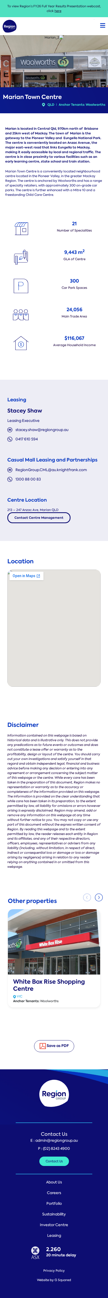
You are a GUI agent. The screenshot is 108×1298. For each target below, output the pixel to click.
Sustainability (54, 1214)
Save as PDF (57, 1045)
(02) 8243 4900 (56, 1148)
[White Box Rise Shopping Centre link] (54, 941)
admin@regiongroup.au (56, 1140)
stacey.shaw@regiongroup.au (41, 429)
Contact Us (54, 1134)
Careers (54, 1192)
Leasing (54, 1235)
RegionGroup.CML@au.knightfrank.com (51, 469)
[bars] (102, 25)
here (58, 11)
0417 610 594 (26, 439)
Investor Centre (54, 1224)
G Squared (63, 1280)
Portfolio (54, 1203)
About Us (54, 1182)
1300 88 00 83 (28, 479)
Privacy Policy (54, 1271)
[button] (99, 897)
